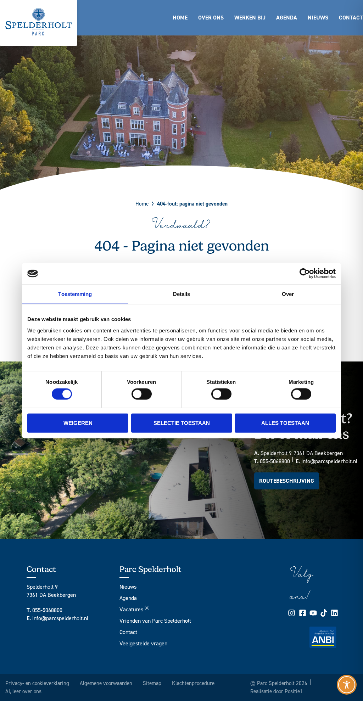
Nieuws (318, 17)
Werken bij (250, 17)
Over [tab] (288, 294)
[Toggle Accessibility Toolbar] (346, 684)
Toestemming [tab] (75, 294)
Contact (351, 17)
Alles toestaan (285, 423)
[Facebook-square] (302, 613)
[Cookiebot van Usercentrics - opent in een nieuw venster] (305, 273)
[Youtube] (313, 613)
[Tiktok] (324, 613)
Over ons (211, 17)
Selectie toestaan (181, 423)
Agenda (286, 17)
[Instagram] (291, 613)
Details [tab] (181, 294)
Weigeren (78, 423)
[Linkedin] (334, 613)
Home (180, 17)
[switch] (142, 394)
